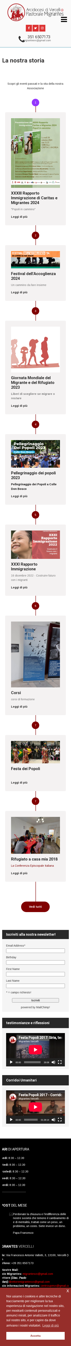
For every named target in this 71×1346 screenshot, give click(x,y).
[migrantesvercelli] (35, 23)
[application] (35, 1049)
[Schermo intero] (60, 1062)
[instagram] (42, 28)
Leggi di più (19, 216)
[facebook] (29, 28)
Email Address (15, 945)
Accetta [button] (35, 1335)
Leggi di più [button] (50, 1325)
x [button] (67, 1290)
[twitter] (36, 28)
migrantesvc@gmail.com (37, 40)
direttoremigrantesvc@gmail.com (29, 1281)
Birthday (11, 957)
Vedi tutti (35, 906)
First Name (13, 969)
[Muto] (53, 1062)
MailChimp (42, 1007)
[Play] (11, 1062)
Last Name (13, 980)
